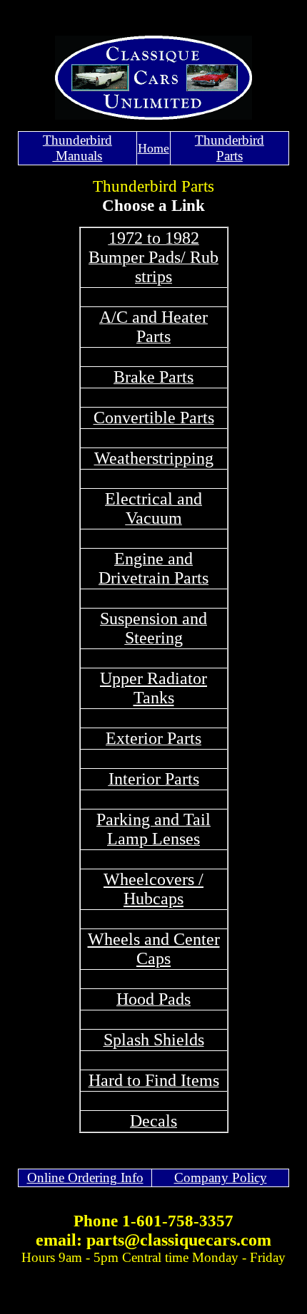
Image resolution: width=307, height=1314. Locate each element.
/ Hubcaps (163, 889)
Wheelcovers (149, 879)
